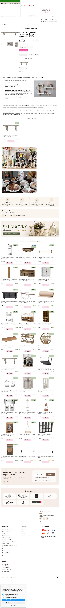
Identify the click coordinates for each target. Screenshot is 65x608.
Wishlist (26, 5)
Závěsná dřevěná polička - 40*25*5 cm (27, 434)
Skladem (19, 105)
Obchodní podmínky (6, 531)
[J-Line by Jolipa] (36, 496)
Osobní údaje (24, 533)
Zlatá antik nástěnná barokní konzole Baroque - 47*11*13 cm (27, 258)
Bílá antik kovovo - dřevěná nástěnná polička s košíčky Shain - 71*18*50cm (27, 324)
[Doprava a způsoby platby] (49, 532)
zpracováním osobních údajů (44, 477)
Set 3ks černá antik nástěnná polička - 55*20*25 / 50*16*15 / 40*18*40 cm (46, 368)
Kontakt (3, 533)
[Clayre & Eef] (9, 496)
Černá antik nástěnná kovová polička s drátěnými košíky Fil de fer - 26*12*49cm (9, 324)
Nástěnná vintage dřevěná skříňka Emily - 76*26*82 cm (27, 391)
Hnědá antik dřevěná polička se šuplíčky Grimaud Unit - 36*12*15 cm (26, 280)
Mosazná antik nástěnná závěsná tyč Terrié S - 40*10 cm (46, 258)
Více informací (13, 605)
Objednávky (24, 529)
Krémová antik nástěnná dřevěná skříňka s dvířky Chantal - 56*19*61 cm (45, 280)
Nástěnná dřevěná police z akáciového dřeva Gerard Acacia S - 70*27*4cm (9, 346)
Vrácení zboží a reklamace (7, 537)
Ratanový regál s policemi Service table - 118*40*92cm (26, 346)
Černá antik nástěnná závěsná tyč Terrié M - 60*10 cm (46, 457)
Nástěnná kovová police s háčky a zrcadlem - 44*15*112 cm (9, 258)
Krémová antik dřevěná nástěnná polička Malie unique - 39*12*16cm (23, 69)
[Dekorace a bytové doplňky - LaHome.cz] (46, 10)
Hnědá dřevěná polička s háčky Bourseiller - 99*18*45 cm (9, 302)
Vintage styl (24, 105)
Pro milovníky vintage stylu (32, 107)
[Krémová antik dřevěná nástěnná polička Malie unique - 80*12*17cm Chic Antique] (3, 44)
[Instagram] (40, 518)
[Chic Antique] (23, 496)
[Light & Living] (9, 502)
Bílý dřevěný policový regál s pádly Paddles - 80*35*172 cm (46, 391)
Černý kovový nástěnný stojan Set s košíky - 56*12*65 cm (9, 413)
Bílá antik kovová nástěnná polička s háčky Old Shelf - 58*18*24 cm (27, 302)
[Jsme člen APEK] (40, 522)
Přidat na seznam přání (32, 28)
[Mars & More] (50, 496)
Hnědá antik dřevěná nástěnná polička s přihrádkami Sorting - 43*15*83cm (45, 324)
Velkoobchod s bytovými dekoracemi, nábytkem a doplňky (9, 542)
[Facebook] (44, 518)
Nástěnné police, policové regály (8, 105)
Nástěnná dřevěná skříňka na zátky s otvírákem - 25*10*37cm (8, 435)
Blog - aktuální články (6, 552)
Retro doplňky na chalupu (22, 107)
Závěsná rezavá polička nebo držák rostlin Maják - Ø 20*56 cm (45, 413)
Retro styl (28, 105)
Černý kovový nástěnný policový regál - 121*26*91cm (45, 435)
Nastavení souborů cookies (26, 535)
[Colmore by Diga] (36, 502)
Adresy (23, 531)
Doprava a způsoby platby (7, 529)
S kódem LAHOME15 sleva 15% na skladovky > (30, 1)
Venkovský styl (33, 105)
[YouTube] (47, 518)
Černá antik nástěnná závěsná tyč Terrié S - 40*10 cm (27, 457)
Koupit (11, 141)
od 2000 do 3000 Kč (46, 105)
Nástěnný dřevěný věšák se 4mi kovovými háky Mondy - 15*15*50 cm (9, 280)
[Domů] (42, 19)
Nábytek (45, 19)
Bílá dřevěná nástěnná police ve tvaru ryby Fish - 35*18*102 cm (27, 413)
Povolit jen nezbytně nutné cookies (13, 602)
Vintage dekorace (40, 107)
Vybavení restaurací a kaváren (7, 539)
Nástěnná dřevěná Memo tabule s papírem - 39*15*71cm (9, 457)
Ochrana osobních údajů (6, 535)
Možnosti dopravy (23, 55)
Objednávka (33, 5)
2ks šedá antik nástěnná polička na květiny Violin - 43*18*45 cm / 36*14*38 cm (9, 391)
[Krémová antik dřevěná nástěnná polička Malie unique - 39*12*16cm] (24, 63)
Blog (3, 550)
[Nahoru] (57, 577)
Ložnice (8, 107)
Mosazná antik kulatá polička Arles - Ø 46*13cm (26, 368)
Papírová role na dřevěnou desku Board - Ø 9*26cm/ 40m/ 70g (46, 302)
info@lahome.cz (17, 3)
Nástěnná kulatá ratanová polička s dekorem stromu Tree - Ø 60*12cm (46, 346)
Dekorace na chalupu (13, 107)
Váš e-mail (36, 472)
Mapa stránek (4, 548)
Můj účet (21, 5)
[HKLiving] (23, 502)
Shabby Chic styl (39, 105)
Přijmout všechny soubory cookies (13, 599)
